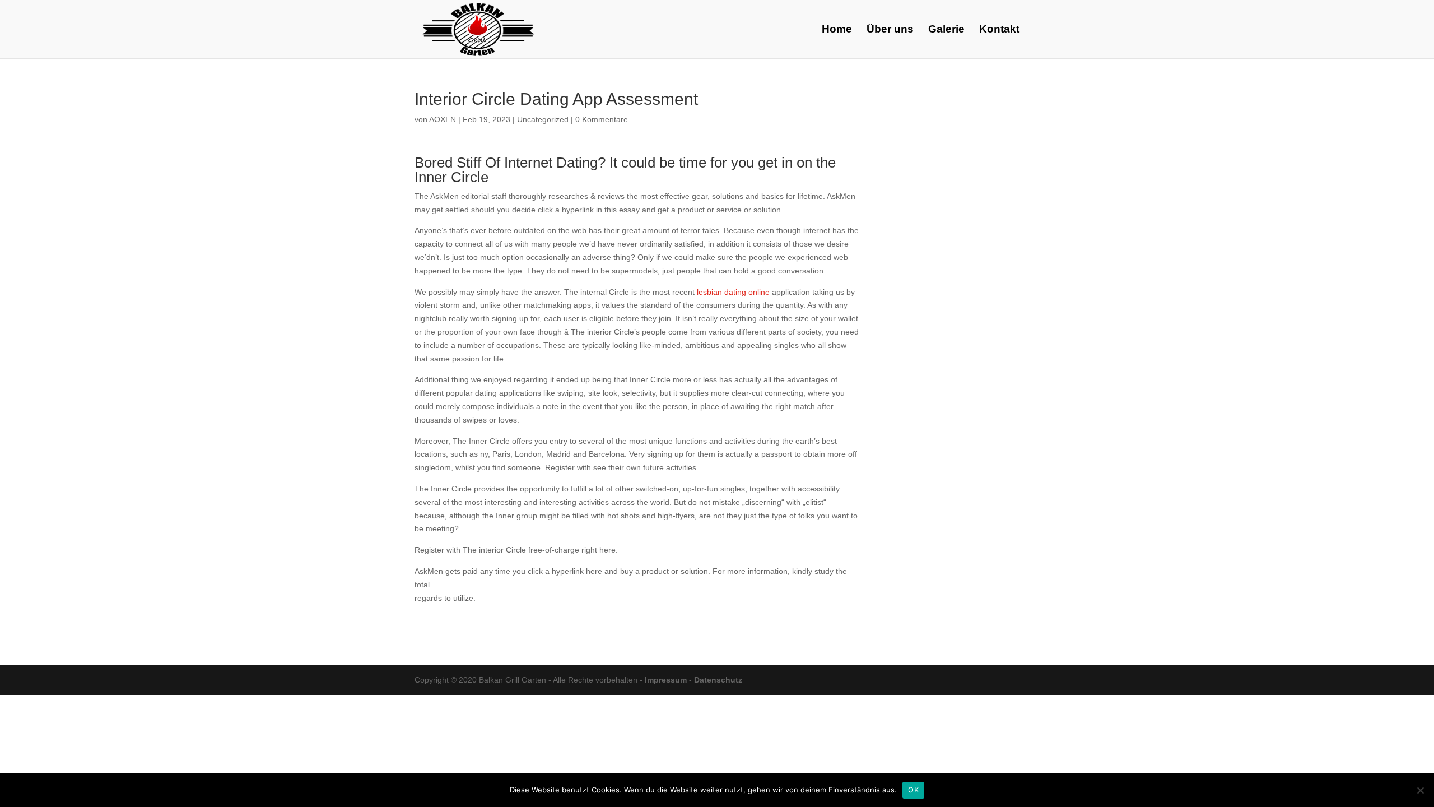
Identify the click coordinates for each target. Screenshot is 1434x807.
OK (913, 789)
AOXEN (442, 119)
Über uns (890, 30)
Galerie (946, 30)
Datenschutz (718, 679)
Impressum (666, 679)
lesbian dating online (733, 291)
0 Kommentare (601, 119)
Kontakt (999, 30)
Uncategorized (543, 119)
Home (837, 30)
